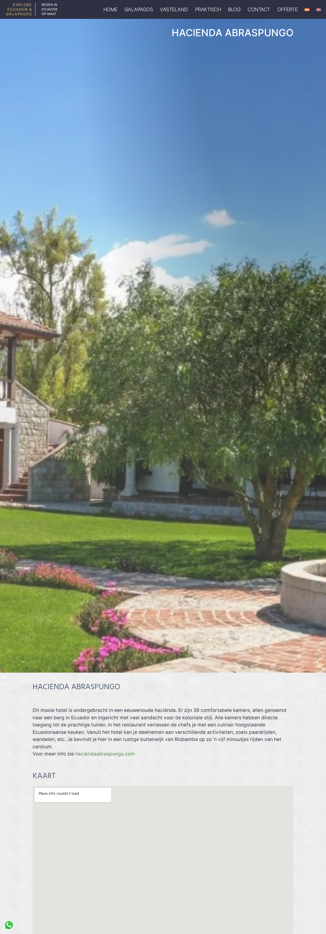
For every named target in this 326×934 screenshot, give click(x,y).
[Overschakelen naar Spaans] (307, 9)
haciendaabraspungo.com (104, 754)
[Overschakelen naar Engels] (318, 9)
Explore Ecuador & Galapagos (19, 9)
